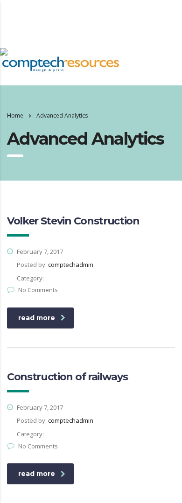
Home (15, 115)
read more (36, 318)
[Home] (3, 51)
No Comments (38, 290)
